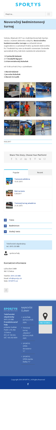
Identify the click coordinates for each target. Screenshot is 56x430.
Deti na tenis (19, 191)
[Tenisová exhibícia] (9, 179)
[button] (28, 220)
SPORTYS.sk (13, 281)
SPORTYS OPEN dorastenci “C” (27, 347)
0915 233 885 (16, 276)
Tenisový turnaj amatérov (25, 203)
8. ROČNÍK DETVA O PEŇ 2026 (28, 320)
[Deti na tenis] (9, 191)
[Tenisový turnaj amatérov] (9, 203)
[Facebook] (6, 290)
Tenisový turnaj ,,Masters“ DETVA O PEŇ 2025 (28, 333)
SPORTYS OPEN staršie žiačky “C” (28, 359)
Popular (16, 172)
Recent (40, 172)
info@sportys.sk (15, 278)
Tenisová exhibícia (22, 179)
